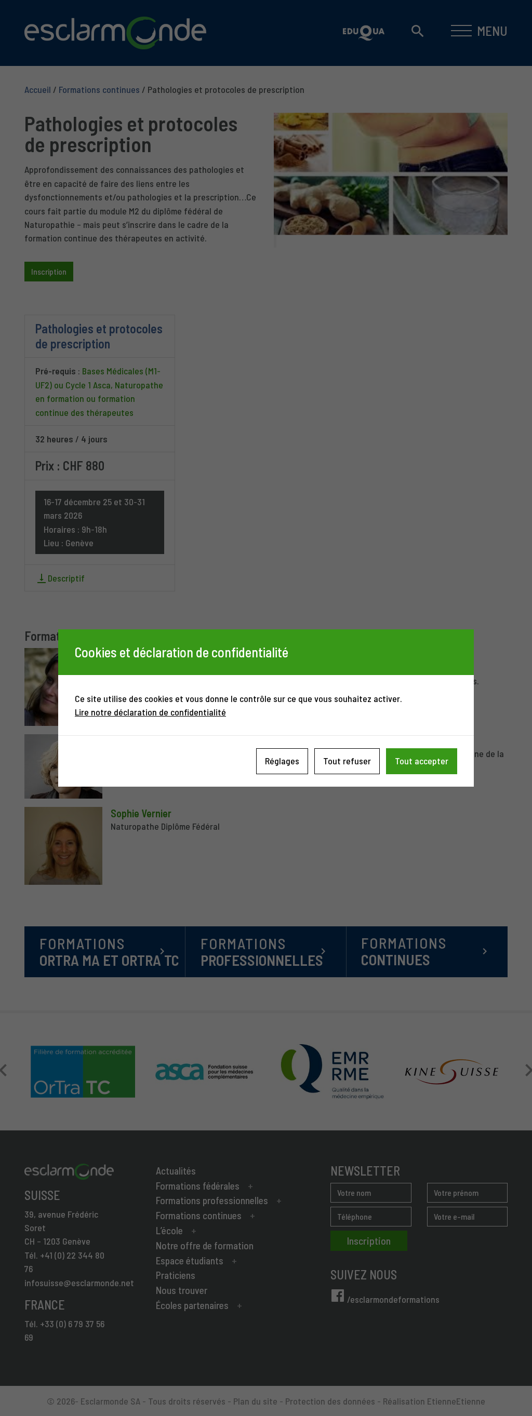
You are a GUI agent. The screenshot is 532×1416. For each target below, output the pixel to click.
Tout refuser (347, 760)
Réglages (282, 760)
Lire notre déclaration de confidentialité (150, 712)
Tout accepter (421, 760)
